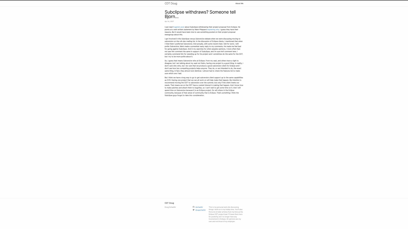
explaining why (213, 29)
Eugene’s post (178, 27)
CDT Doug (171, 3)
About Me (239, 3)
